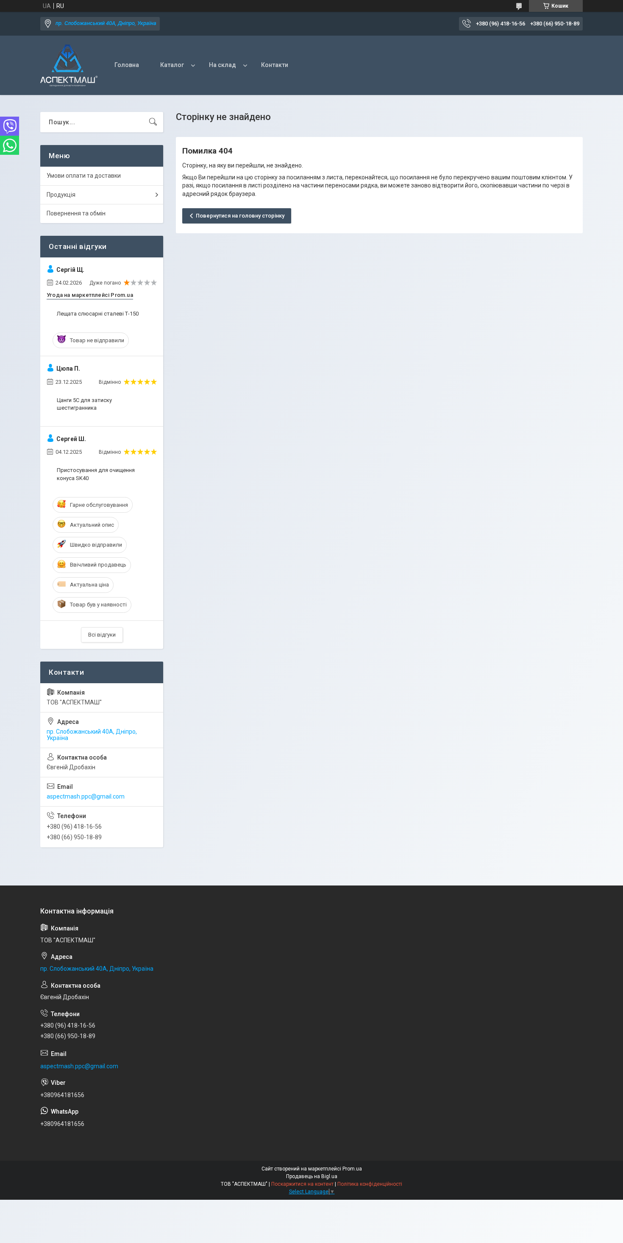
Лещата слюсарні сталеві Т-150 (98, 313)
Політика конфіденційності (369, 1184)
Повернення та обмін (76, 213)
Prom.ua (352, 1169)
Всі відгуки (102, 634)
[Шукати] (153, 122)
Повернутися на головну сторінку (240, 215)
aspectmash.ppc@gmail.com (86, 796)
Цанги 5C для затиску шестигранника (84, 404)
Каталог (172, 64)
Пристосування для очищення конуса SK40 (96, 474)
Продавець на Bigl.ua (311, 1176)
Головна (126, 64)
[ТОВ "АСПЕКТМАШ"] (68, 66)
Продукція (61, 194)
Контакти (274, 64)
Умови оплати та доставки (84, 175)
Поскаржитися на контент (302, 1184)
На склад (222, 64)
